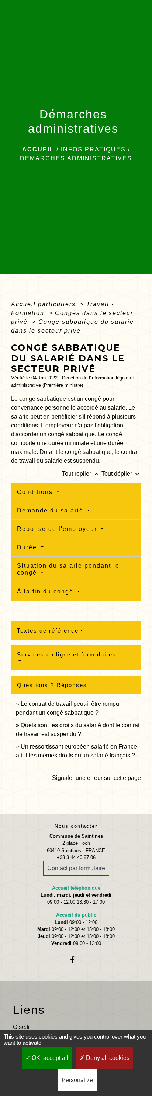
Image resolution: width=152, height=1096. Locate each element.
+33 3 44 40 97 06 (76, 857)
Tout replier (81, 473)
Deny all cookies (106, 1058)
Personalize (77, 1080)
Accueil (38, 149)
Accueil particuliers (44, 304)
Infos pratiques (93, 149)
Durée (28, 547)
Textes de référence (48, 630)
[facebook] (76, 960)
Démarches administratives (76, 158)
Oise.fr (21, 1027)
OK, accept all (49, 1058)
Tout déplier (121, 473)
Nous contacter (76, 826)
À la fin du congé (46, 591)
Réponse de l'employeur (58, 529)
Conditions (36, 492)
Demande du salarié (51, 510)
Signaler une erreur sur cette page (96, 778)
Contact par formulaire (76, 868)
